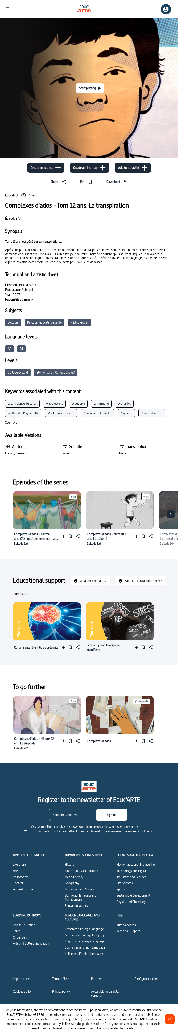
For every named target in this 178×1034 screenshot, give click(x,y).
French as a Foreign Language (84, 929)
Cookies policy (22, 991)
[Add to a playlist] (64, 536)
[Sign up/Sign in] (166, 9)
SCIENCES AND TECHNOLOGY (135, 855)
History (69, 864)
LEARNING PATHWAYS (27, 915)
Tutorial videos (126, 925)
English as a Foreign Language (84, 941)
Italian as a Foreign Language (84, 953)
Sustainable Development (133, 895)
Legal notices (21, 978)
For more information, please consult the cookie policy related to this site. (86, 1028)
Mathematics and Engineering (136, 864)
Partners (96, 978)
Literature (19, 864)
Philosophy (20, 877)
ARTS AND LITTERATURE (29, 855)
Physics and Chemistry (131, 901)
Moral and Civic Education (81, 871)
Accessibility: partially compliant (105, 993)
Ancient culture (23, 889)
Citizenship (20, 937)
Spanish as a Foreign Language (85, 947)
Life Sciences (125, 883)
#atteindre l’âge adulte (23, 413)
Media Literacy (74, 877)
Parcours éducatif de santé (44, 322)
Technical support (128, 931)
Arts (15, 871)
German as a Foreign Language (85, 935)
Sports (121, 889)
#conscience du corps (22, 403)
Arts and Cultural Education (31, 943)
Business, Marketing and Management (80, 897)
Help (120, 915)
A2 (9, 348)
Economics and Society (79, 889)
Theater (18, 883)
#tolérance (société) (61, 413)
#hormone (101, 403)
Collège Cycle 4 (18, 372)
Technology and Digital (132, 871)
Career (17, 931)
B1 (21, 348)
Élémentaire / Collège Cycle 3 (56, 372)
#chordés (124, 403)
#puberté (78, 403)
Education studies (76, 905)
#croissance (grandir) (97, 413)
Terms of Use (60, 978)
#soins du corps (152, 413)
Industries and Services (131, 877)
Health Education (24, 925)
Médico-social (79, 322)
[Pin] (70, 536)
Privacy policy (61, 991)
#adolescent (54, 403)
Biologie (13, 322)
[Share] (77, 536)
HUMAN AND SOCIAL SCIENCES (84, 855)
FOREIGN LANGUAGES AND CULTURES (82, 917)
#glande (126, 413)
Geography (72, 883)
